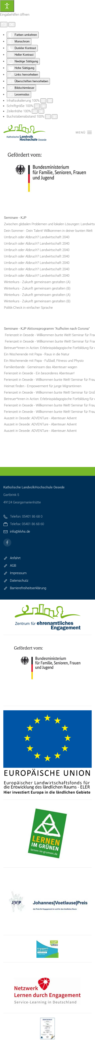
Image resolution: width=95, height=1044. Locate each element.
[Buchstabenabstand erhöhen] (54, 116)
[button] (84, 132)
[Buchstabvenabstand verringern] (48, 116)
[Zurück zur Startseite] (25, 132)
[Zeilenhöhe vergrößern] (41, 111)
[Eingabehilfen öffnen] (7, 6)
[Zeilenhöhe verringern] (35, 111)
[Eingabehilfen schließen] (11, 24)
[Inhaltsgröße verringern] (43, 100)
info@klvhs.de (20, 531)
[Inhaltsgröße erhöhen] (50, 100)
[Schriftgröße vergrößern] (43, 106)
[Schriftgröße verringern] (37, 106)
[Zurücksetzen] (4, 24)
